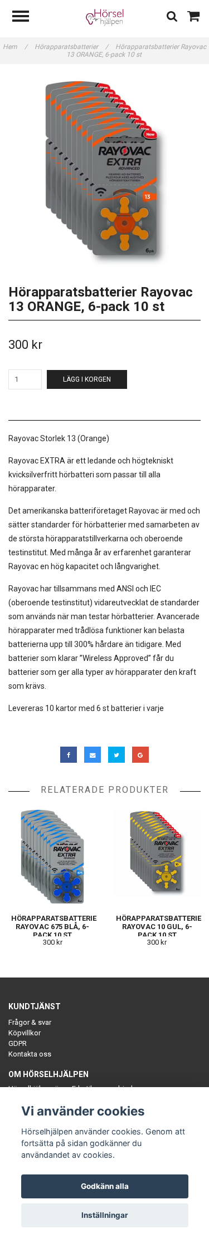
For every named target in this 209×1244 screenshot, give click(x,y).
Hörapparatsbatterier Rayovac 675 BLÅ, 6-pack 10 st (56, 926)
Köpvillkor (24, 1033)
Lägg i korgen (87, 379)
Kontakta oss (29, 1054)
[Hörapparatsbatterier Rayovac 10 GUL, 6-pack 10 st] (157, 857)
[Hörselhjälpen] (104, 16)
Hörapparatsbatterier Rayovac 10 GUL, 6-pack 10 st (161, 926)
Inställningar (104, 1215)
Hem (15, 47)
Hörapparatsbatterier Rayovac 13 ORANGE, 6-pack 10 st (136, 50)
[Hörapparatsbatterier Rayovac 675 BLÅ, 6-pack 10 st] (52, 857)
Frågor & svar (29, 1022)
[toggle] (26, 17)
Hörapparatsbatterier (71, 47)
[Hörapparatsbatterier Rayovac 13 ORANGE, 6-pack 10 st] (104, 171)
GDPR (17, 1043)
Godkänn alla (105, 1186)
